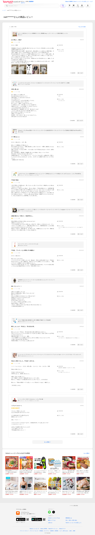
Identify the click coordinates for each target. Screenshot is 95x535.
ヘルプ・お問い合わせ (63, 530)
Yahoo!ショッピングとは (54, 518)
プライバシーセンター (34, 530)
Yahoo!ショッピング (34, 528)
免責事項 (52, 530)
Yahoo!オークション (53, 528)
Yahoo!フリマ (62, 528)
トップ (3, 10)
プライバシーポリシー (24, 530)
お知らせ (50, 522)
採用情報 (56, 530)
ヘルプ (91, 1)
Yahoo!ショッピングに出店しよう (81, 1)
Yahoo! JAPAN (69, 1)
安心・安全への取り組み (71, 520)
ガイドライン (46, 530)
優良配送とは (69, 518)
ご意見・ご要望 (72, 530)
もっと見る (86, 453)
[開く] (15, 69)
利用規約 (41, 530)
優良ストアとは (51, 520)
